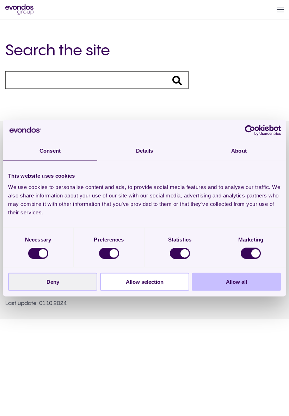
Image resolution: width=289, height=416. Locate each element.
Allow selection (145, 282)
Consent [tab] (50, 151)
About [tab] (239, 151)
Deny (53, 282)
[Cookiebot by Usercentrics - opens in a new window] (250, 130)
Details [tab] (144, 151)
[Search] (173, 80)
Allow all (236, 282)
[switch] (109, 253)
